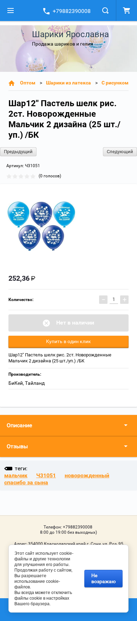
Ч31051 (46, 475)
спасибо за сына (26, 482)
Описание (19, 425)
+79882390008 (72, 11)
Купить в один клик (68, 341)
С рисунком (115, 83)
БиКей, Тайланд (26, 383)
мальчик (15, 475)
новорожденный (87, 475)
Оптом (27, 83)
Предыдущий (18, 151)
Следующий (120, 151)
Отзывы (17, 446)
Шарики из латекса (68, 83)
